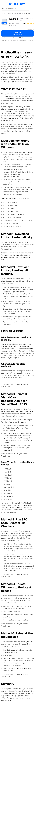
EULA (24, 40)
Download (17, 33)
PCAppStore (21, 38)
